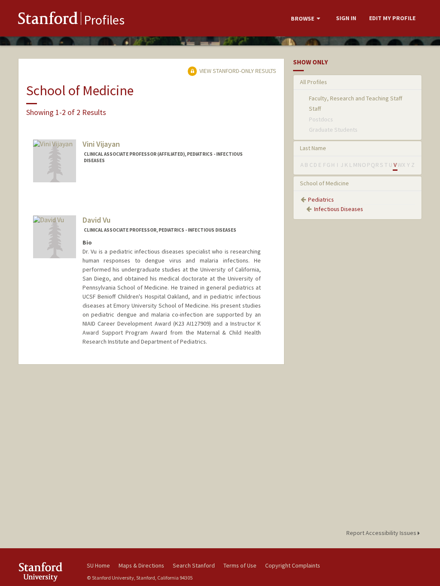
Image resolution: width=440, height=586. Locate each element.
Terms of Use (240, 565)
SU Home (98, 565)
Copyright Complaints (292, 565)
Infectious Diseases (338, 209)
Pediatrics (321, 199)
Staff (315, 108)
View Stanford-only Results (237, 71)
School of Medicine (324, 183)
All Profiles (313, 82)
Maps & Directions (141, 565)
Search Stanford (194, 565)
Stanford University (48, 571)
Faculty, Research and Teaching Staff (355, 98)
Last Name (313, 148)
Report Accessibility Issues (382, 533)
